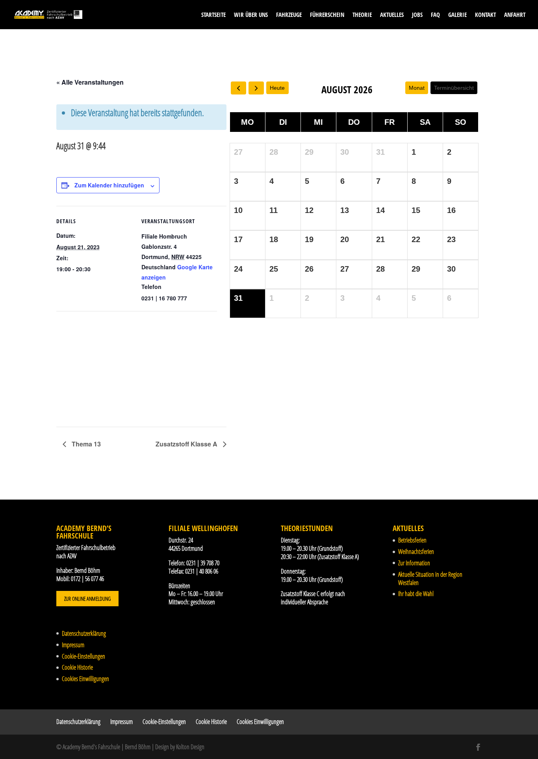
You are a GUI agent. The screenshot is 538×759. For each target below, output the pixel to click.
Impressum (73, 645)
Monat (417, 88)
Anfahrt (514, 15)
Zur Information (414, 563)
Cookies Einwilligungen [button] (85, 678)
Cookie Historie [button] (77, 667)
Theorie (362, 15)
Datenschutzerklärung (84, 633)
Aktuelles (392, 15)
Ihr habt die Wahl (416, 593)
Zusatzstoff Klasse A (187, 443)
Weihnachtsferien (416, 551)
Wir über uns (251, 15)
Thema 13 (85, 443)
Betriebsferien (412, 540)
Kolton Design (190, 746)
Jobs (417, 15)
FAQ (435, 15)
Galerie (457, 15)
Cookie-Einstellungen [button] (83, 656)
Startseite (213, 15)
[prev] (238, 87)
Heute (277, 88)
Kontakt (485, 15)
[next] (256, 87)
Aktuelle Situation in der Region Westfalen (430, 578)
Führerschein (327, 15)
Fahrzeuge (289, 15)
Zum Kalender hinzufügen (109, 185)
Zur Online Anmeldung (87, 598)
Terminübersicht (454, 88)
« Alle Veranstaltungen (90, 82)
